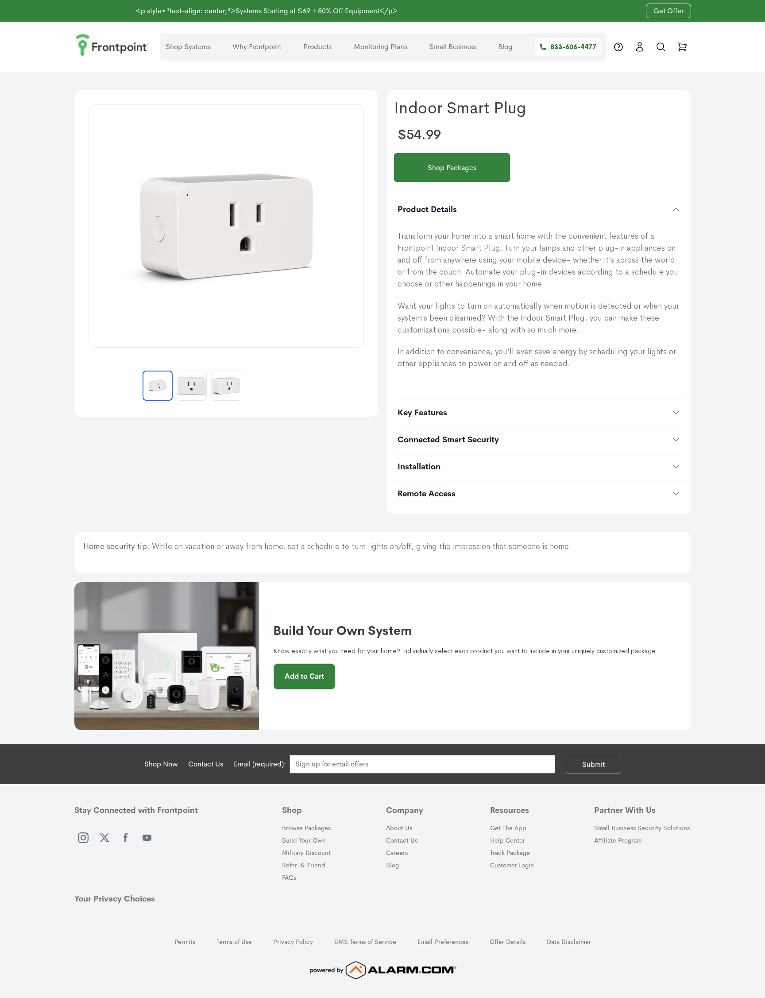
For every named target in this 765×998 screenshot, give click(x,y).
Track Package (510, 853)
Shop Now (161, 764)
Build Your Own (304, 840)
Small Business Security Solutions (642, 828)
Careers (397, 853)
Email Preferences (442, 942)
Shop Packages (452, 167)
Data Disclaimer (569, 942)
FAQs (289, 878)
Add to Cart (304, 676)
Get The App (508, 828)
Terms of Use (234, 942)
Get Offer (668, 10)
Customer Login (512, 865)
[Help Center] (618, 47)
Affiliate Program (617, 840)
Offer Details (507, 942)
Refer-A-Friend (303, 865)
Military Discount (306, 853)
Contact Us (205, 764)
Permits (184, 942)
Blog (505, 46)
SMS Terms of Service (365, 942)
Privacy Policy (293, 942)
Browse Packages (306, 828)
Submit (593, 764)
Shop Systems (188, 46)
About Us (399, 828)
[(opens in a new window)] (83, 837)
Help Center (507, 840)
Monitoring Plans (380, 46)
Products (317, 46)
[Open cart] (682, 47)
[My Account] (639, 47)
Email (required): (260, 764)
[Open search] (661, 47)
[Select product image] (158, 386)
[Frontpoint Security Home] (112, 45)
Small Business (452, 46)
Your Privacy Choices (114, 899)
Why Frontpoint (256, 46)
